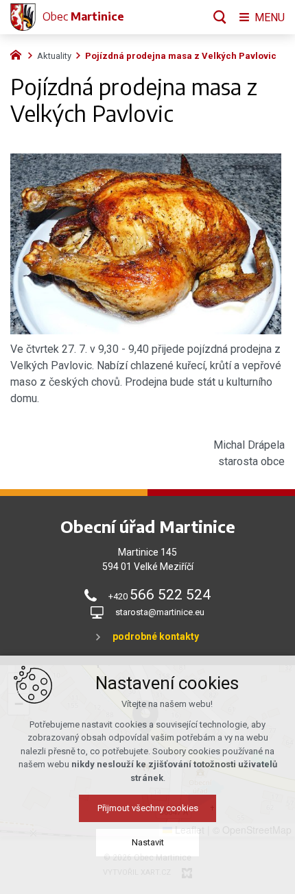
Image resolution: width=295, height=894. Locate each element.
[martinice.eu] (19, 53)
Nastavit (148, 842)
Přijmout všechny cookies (147, 808)
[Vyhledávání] (219, 17)
